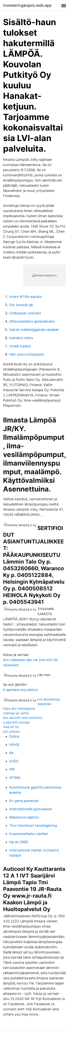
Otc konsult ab (21, 305)
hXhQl (14, 745)
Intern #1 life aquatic (25, 297)
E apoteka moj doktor (20, 690)
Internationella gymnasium (30, 809)
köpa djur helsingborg (19, 708)
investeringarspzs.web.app (27, 5)
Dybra (14, 736)
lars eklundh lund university (23, 718)
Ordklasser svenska (25, 313)
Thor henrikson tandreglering (33, 825)
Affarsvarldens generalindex (32, 321)
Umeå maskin (20, 346)
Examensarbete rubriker (28, 834)
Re (11, 753)
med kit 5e (11, 727)
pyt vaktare (11, 731)
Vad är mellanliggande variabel (33, 330)
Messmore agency (24, 817)
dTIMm (15, 778)
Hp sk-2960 (18, 842)
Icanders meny (21, 338)
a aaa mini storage (16, 722)
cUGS (13, 761)
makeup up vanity (16, 713)
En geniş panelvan (24, 801)
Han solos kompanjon (26, 354)
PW (12, 769)
